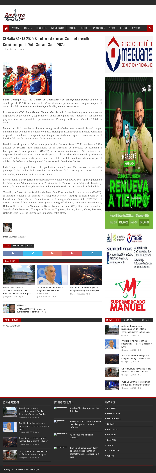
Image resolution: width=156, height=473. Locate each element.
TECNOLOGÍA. (113, 451)
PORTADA (15, 28)
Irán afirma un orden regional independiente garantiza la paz (84, 289)
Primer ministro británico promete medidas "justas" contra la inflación (85, 424)
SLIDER (29, 245)
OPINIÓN (123, 28)
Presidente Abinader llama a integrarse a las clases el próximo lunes (50, 290)
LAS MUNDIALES (57, 28)
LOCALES (28, 28)
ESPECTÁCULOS (98, 28)
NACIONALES (41, 28)
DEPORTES (136, 28)
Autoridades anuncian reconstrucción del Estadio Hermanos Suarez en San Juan (17, 290)
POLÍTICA (72, 28)
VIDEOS (112, 28)
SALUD (84, 28)
